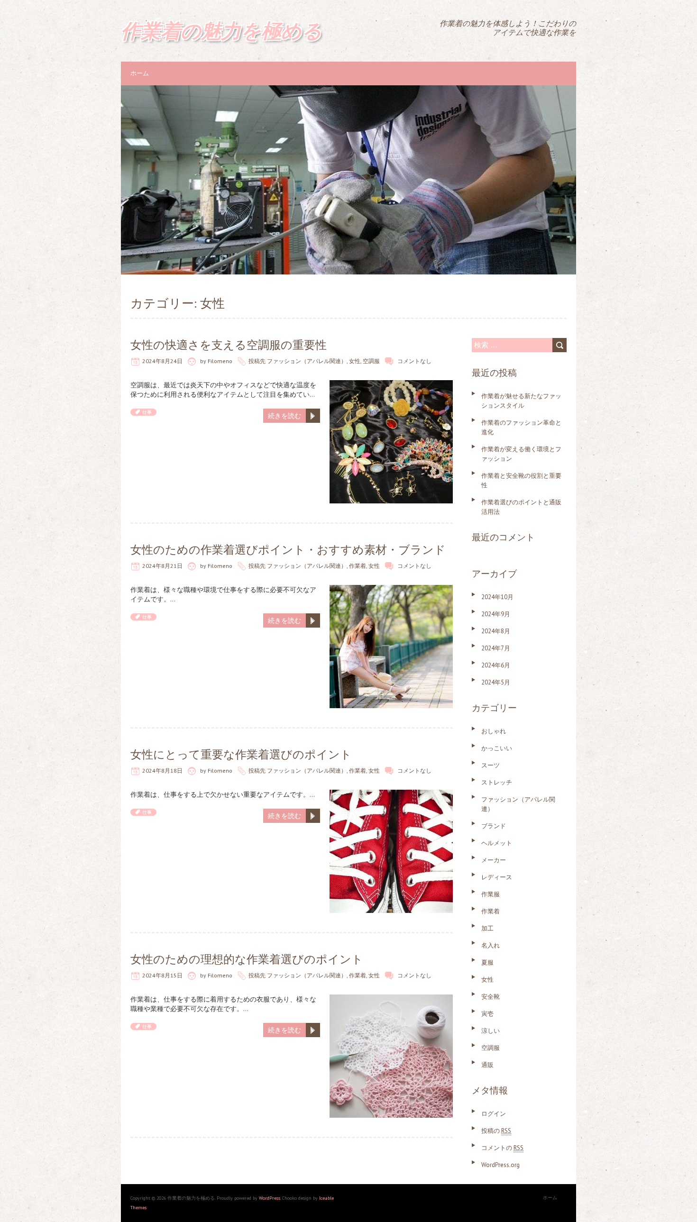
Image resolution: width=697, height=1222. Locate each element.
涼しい (490, 1031)
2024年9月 (495, 614)
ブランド (493, 826)
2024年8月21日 (162, 565)
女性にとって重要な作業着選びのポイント (241, 754)
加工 (487, 928)
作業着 (357, 565)
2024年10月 (497, 597)
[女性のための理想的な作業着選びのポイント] (391, 999)
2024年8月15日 (162, 975)
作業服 (490, 894)
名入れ (490, 945)
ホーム (139, 73)
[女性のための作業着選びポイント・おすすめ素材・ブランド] (391, 589)
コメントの (502, 1148)
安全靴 (490, 997)
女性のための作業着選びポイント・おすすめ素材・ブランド (288, 549)
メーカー (493, 860)
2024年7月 (495, 648)
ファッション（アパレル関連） (307, 361)
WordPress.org (500, 1165)
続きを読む (284, 415)
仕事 (147, 412)
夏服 (487, 962)
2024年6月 (495, 665)
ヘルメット (496, 843)
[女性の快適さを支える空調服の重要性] (391, 385)
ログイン (493, 1114)
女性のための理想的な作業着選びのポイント (246, 959)
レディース (496, 877)
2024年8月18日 (162, 770)
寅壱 (487, 1014)
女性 (354, 361)
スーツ (490, 765)
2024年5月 (495, 682)
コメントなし (414, 361)
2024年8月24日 (162, 361)
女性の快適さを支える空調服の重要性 (228, 344)
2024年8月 (495, 631)
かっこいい (496, 748)
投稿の (496, 1131)
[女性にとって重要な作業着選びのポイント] (391, 794)
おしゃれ (493, 731)
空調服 (371, 361)
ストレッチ (496, 782)
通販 (487, 1065)
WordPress (269, 1198)
